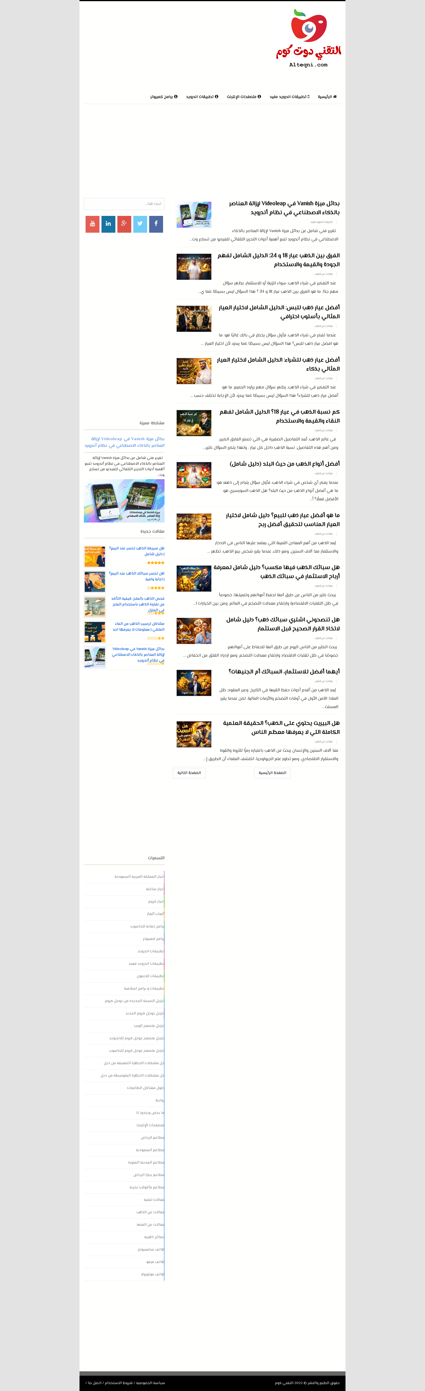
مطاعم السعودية (150, 1150)
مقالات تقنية (154, 1200)
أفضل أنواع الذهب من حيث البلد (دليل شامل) (285, 464)
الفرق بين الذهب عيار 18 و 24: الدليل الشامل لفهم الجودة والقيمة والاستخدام (278, 260)
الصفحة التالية (189, 773)
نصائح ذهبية (154, 1237)
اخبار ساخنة (155, 889)
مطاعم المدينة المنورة (146, 1163)
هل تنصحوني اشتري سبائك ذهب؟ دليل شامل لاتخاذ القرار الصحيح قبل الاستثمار (283, 625)
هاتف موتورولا (153, 1274)
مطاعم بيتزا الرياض (149, 1175)
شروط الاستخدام (119, 1383)
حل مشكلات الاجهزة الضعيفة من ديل (134, 1063)
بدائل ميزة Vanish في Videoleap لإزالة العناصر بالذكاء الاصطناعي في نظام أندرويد (284, 208)
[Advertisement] (151, 45)
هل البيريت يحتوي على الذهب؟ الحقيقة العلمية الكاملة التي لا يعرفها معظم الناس (281, 728)
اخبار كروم (156, 902)
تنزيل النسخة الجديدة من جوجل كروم (135, 1001)
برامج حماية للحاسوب (147, 926)
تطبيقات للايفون (151, 976)
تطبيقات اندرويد (151, 951)
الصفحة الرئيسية (272, 773)
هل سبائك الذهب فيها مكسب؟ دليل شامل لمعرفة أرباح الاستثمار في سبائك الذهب (277, 572)
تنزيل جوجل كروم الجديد (145, 1013)
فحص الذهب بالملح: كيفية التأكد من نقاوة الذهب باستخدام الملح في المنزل (138, 604)
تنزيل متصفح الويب (149, 1026)
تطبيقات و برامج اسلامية (144, 989)
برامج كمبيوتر (154, 939)
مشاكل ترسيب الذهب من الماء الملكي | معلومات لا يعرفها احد (139, 627)
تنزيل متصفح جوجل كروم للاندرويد (137, 1038)
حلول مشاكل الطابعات (146, 1088)
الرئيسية (325, 97)
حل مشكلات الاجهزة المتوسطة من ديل (133, 1076)
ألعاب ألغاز (156, 914)
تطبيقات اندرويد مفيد (321, 222)
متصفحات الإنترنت (150, 1125)
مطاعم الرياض (153, 1138)
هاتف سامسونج (151, 1250)
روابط (160, 1100)
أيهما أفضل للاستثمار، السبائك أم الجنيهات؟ (284, 672)
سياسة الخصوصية (150, 1383)
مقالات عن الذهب (323, 274)
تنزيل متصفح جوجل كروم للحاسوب (137, 1051)
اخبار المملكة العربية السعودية (139, 877)
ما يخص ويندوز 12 (150, 1113)
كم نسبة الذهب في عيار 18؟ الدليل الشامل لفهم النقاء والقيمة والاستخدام (279, 417)
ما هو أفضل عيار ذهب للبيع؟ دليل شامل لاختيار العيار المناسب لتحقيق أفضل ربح (283, 520)
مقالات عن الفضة (151, 1225)
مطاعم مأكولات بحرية (147, 1187)
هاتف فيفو (155, 1262)
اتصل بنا (94, 1383)
